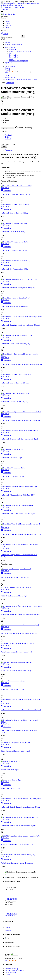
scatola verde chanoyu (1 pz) (10, 788)
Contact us (4, 9)
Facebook (8, 927)
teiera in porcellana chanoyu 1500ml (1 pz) (15, 577)
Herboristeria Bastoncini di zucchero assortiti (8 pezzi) (18, 826)
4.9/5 (7, 960)
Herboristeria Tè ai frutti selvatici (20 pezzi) (15, 383)
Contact (21, 7)
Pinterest (8, 139)
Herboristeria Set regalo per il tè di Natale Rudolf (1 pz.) (19, 439)
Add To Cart (5, 188)
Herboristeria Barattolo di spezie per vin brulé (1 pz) (18, 288)
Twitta (7, 137)
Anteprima (6, 191)
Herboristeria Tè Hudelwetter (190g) (13, 231)
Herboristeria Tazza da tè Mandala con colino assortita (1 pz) (21, 534)
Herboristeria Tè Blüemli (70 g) (11, 457)
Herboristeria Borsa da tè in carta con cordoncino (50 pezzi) (20, 325)
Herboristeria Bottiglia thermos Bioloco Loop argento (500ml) (21, 364)
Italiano (7, 27)
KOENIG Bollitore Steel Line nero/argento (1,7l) (17, 844)
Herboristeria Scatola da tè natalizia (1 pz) (14, 306)
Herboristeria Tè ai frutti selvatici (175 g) (14, 213)
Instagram (8, 930)
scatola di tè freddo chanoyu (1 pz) (12, 689)
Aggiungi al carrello (7, 128)
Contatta (8, 974)
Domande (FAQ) (10, 972)
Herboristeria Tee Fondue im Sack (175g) (14, 269)
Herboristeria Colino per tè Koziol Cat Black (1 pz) (18, 514)
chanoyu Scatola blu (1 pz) (9, 770)
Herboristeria (10, 83)
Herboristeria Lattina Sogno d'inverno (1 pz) (15, 344)
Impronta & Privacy (11, 969)
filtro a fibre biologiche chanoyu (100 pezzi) (15, 751)
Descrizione (9, 150)
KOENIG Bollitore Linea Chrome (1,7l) (14, 596)
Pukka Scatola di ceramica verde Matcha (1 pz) (16, 652)
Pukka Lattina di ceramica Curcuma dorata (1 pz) (17, 863)
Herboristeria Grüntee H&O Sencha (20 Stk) (15, 194)
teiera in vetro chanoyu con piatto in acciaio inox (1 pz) (19, 633)
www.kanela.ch (10, 915)
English (7, 23)
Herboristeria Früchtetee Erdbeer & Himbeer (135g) (18, 495)
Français (8, 25)
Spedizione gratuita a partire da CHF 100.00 (20, 4)
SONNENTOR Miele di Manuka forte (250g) (16, 670)
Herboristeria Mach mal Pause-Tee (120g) (14, 401)
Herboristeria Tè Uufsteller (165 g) (12, 476)
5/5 (6, 72)
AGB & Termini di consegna (14, 970)
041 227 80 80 (12, 899)
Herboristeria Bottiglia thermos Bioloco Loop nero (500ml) (20, 420)
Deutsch (7, 21)
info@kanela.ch (12, 914)
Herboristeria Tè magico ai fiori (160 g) (14, 250)
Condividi (8, 135)
